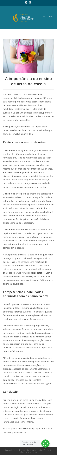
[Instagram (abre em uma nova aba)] (30, 2)
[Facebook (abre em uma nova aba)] (26, 2)
